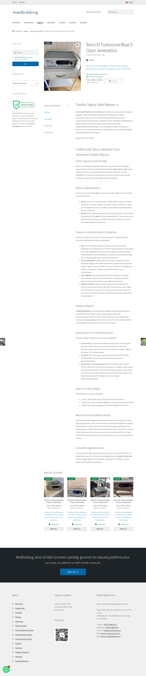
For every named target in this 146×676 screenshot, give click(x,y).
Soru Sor (114, 81)
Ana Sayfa (16, 22)
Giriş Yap (22, 2)
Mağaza (40, 22)
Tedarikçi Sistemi (22, 652)
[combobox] (25, 83)
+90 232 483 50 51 (112, 627)
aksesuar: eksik (50, 512)
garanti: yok (90, 69)
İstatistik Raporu (22, 661)
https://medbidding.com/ (111, 636)
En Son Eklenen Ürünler (24, 630)
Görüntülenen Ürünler (24, 635)
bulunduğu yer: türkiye (106, 66)
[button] (77, 45)
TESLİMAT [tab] (48, 119)
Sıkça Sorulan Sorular (93, 12)
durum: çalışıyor (122, 66)
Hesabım (83, 22)
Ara (25, 64)
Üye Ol (15, 2)
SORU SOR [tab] (48, 126)
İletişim (62, 22)
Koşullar (18, 612)
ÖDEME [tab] (47, 112)
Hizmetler (51, 22)
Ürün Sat (72, 22)
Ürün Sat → (73, 572)
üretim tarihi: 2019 (123, 69)
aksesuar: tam (91, 66)
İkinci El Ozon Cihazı (37, 31)
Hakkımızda (28, 22)
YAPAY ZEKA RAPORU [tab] (52, 106)
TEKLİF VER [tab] (48, 132)
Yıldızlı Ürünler (21, 626)
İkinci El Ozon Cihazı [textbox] (24, 83)
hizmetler (15, 126)
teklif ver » (54, 529)
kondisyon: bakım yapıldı (105, 69)
